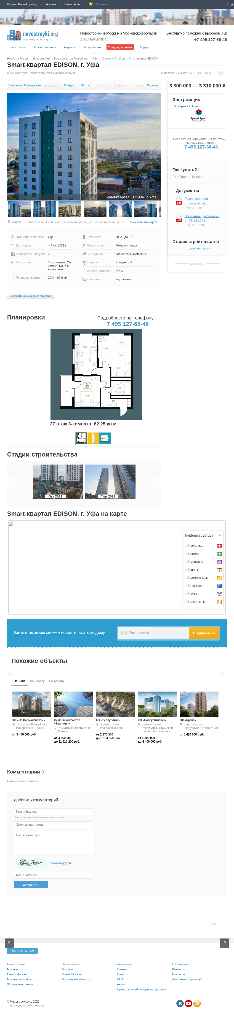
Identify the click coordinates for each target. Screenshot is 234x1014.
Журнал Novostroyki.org (22, 4)
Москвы (12, 969)
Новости (123, 87)
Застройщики (92, 47)
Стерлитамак (126, 728)
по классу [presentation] (37, 681)
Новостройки (16, 47)
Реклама (50, 4)
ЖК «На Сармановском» (196, 720)
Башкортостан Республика (71, 58)
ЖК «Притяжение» (150, 720)
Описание (15, 85)
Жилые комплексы (44, 47)
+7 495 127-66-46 (210, 39)
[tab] (19, 681)
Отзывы (152, 87)
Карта (85, 85)
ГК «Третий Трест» (187, 106)
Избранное (101, 4)
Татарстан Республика (157, 724)
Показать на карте (143, 222)
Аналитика (124, 964)
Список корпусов (102, 87)
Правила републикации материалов (141, 989)
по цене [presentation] (19, 681)
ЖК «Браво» (104, 720)
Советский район (113, 58)
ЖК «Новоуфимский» (68, 720)
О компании (72, 4)
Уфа (95, 58)
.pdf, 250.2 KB (202, 220)
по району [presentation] (56, 681)
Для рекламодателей (187, 979)
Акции (121, 984)
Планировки (32, 85)
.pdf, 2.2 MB (196, 203)
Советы (122, 969)
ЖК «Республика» (24, 720)
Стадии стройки (69, 87)
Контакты (178, 974)
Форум (144, 47)
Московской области (21, 979)
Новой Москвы (17, 974)
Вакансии (178, 969)
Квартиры (70, 47)
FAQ (120, 979)
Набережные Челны (155, 728)
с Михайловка (76, 731)
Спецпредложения (120, 47)
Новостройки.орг (18, 58)
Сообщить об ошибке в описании (31, 296)
